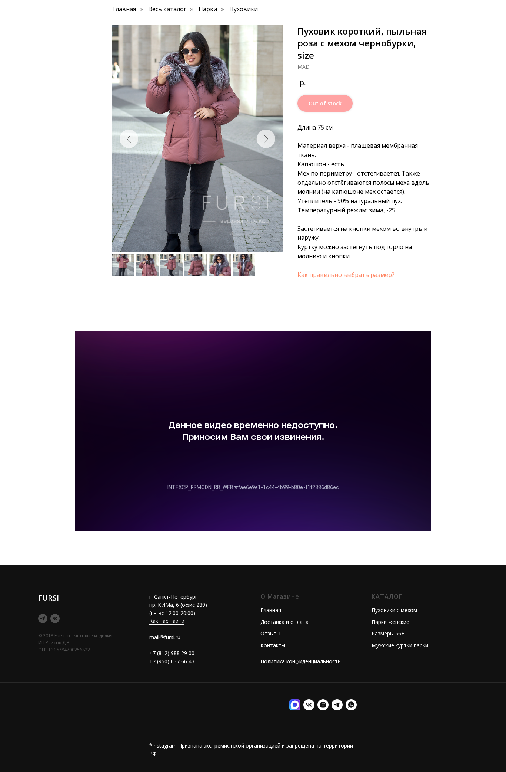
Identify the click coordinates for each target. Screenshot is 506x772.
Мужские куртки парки (400, 645)
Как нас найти (166, 620)
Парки (208, 9)
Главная (124, 9)
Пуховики (243, 9)
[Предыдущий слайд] (129, 139)
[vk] (55, 618)
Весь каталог (167, 9)
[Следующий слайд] (266, 139)
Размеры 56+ (388, 633)
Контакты (272, 645)
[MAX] (294, 704)
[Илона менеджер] (351, 704)
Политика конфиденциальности (300, 661)
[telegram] (42, 618)
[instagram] (323, 704)
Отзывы (270, 633)
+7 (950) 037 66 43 (171, 661)
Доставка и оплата (284, 621)
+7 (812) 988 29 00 (171, 653)
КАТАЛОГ (387, 596)
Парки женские (390, 621)
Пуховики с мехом (394, 610)
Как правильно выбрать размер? (346, 275)
